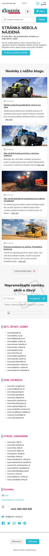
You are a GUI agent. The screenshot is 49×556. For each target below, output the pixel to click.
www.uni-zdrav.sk (14, 474)
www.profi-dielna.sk (15, 451)
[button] (24, 422)
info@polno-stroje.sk (13, 516)
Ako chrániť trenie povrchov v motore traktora (21, 154)
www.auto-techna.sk (15, 445)
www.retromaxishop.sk (16, 403)
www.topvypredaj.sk (15, 395)
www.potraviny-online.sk (17, 364)
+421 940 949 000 (9, 3)
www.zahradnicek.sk (15, 418)
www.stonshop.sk (14, 353)
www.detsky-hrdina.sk (16, 341)
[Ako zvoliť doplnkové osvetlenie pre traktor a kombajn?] (24, 181)
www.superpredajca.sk (16, 406)
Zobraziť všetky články (22, 271)
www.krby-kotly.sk (14, 456)
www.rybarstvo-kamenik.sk (18, 370)
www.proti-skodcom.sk (16, 400)
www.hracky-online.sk (16, 347)
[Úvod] (11, 11)
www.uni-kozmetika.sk (16, 415)
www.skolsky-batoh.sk (16, 359)
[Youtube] (20, 524)
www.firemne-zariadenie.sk (18, 468)
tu (35, 550)
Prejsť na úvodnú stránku (16, 52)
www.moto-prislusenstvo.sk (18, 465)
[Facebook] (4, 524)
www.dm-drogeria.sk (15, 386)
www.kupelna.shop (15, 350)
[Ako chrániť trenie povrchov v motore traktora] (24, 136)
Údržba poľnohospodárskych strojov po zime (22, 106)
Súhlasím (32, 541)
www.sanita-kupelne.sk (16, 356)
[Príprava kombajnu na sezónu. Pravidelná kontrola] (24, 229)
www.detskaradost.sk (16, 338)
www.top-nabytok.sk (15, 397)
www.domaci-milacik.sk (16, 344)
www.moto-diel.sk (14, 448)
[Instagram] (15, 524)
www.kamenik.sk (14, 333)
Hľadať (42, 19)
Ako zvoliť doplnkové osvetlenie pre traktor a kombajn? (24, 200)
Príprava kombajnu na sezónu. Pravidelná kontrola (23, 248)
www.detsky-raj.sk (14, 336)
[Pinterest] (24, 524)
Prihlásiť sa (35, 298)
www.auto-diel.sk (14, 442)
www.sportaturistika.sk (16, 361)
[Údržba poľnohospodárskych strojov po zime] (24, 87)
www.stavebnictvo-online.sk (18, 459)
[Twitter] (10, 524)
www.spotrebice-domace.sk (18, 409)
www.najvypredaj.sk (15, 392)
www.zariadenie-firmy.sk (17, 479)
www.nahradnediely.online (18, 471)
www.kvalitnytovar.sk (15, 389)
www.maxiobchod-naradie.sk (19, 462)
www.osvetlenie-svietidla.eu (18, 412)
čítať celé (8, 119)
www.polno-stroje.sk (15, 453)
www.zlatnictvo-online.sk (17, 367)
